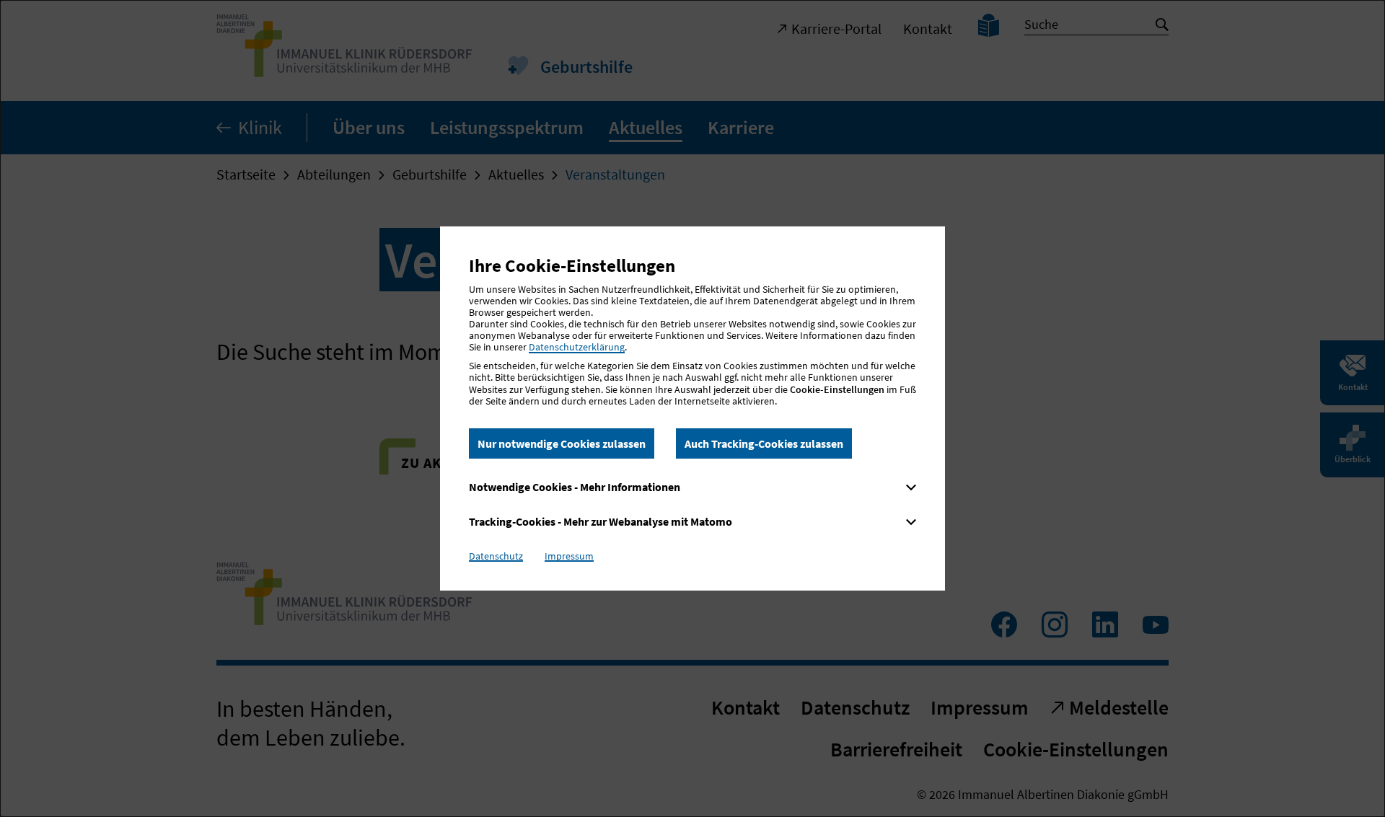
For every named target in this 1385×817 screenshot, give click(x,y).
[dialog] (692, 408)
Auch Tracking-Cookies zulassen (764, 443)
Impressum (569, 556)
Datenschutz (496, 556)
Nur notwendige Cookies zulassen (562, 443)
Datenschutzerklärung (577, 346)
